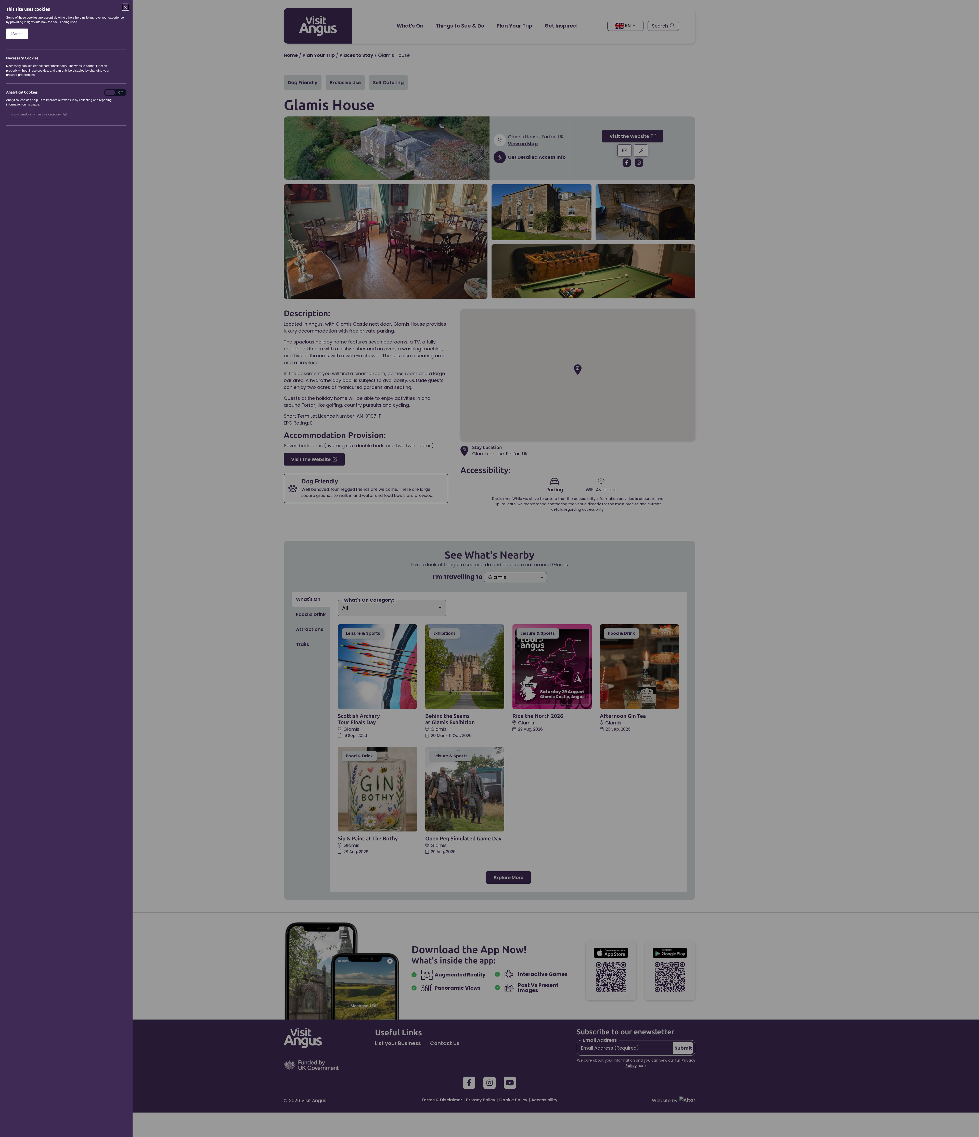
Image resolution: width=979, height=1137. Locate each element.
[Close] (125, 7)
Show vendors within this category (35, 114)
